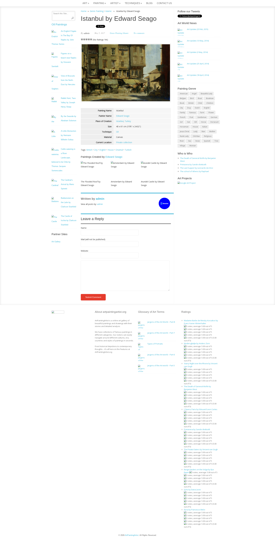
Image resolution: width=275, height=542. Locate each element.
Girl (181, 122)
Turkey (128, 121)
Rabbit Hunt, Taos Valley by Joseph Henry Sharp (68, 102)
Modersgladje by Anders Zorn (197, 343)
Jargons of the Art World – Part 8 (161, 322)
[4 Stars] (89, 39)
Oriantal (119, 149)
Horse (203, 122)
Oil (117, 131)
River (182, 141)
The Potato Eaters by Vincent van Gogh (201, 449)
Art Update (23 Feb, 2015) (197, 29)
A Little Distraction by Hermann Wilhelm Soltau (68, 135)
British (89, 149)
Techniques (133, 3)
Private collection (124, 142)
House (111, 149)
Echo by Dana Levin (192, 489)
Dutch (197, 108)
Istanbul (119, 121)
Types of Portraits (155, 343)
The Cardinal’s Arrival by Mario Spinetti (67, 184)
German (214, 117)
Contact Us (164, 3)
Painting (99, 3)
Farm (202, 112)
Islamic (108, 11)
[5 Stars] (91, 39)
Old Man (196, 136)
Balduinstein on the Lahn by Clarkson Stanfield (68, 202)
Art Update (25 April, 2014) (198, 63)
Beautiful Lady (206, 93)
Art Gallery (56, 242)
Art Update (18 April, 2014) (198, 75)
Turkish (128, 149)
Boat (200, 98)
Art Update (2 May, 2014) (197, 52)
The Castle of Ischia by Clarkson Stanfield (68, 220)
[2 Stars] (84, 39)
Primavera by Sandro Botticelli (193, 164)
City (96, 149)
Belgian (183, 98)
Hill (195, 122)
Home (84, 11)
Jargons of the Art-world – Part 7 (161, 333)
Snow (197, 141)
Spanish (207, 141)
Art (85, 3)
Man (203, 131)
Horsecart (214, 122)
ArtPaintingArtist (62, 3)
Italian (204, 127)
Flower (211, 112)
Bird (192, 98)
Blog (149, 3)
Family (182, 112)
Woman (192, 145)
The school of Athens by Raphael (194, 171)
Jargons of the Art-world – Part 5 (161, 365)
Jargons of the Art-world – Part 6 (161, 354)
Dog (189, 108)
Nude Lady (184, 136)
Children (209, 103)
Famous (192, 112)
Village (182, 145)
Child (200, 103)
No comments (139, 33)
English (102, 149)
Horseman (184, 127)
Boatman (210, 98)
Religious (207, 136)
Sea (189, 141)
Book (182, 103)
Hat (188, 122)
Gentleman (202, 117)
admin (87, 33)
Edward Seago (122, 115)
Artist (115, 3)
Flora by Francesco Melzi (194, 509)
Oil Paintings (59, 24)
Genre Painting (96, 11)
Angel (194, 93)
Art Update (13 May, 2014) (198, 40)
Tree (216, 141)
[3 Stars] (86, 39)
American (184, 93)
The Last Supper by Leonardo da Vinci (196, 168)
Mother (212, 131)
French (182, 117)
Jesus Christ (184, 131)
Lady (195, 131)
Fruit (191, 117)
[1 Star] (82, 39)
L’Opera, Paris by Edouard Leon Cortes (200, 409)
